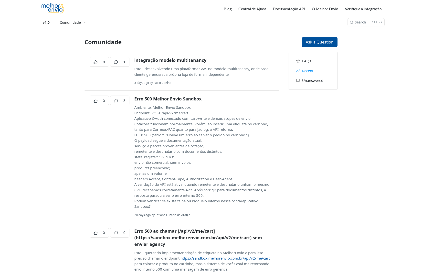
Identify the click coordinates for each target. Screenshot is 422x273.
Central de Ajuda (252, 8)
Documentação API (289, 8)
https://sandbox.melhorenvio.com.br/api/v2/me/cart (225, 258)
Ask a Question (320, 42)
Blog (228, 8)
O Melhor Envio (325, 8)
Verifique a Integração (363, 8)
